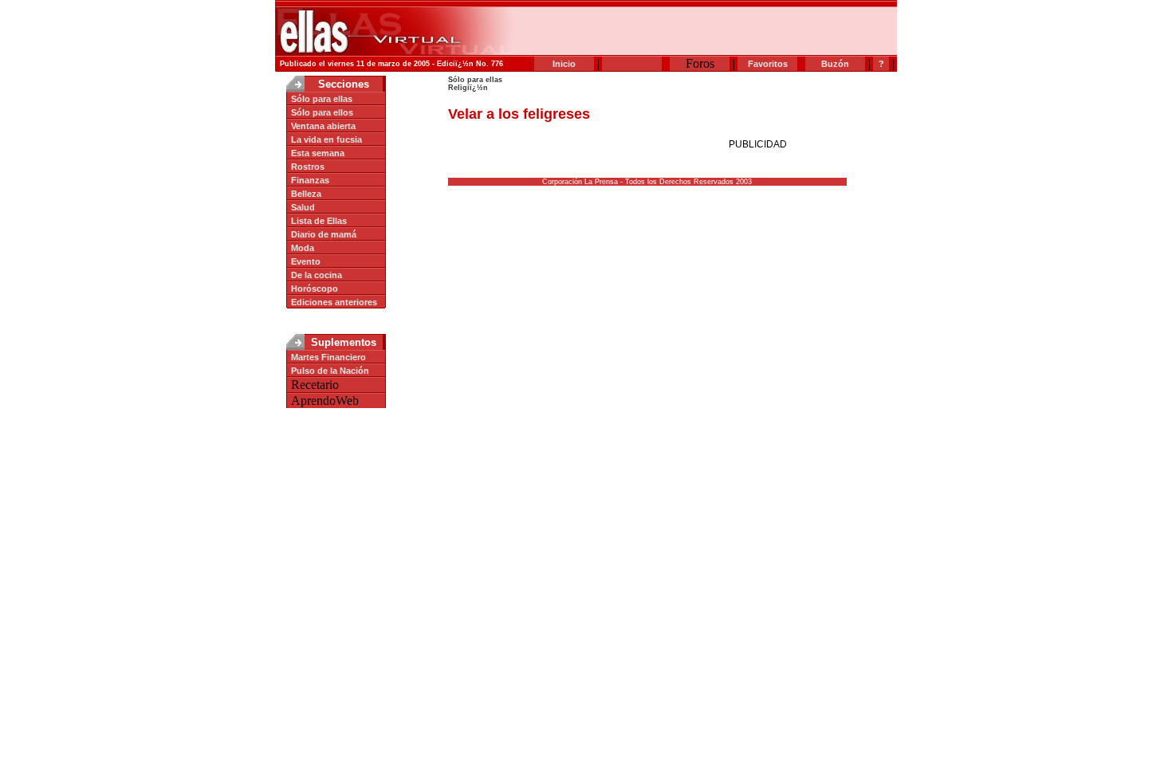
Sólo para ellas (321, 99)
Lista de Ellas (319, 221)
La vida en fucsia (326, 139)
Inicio (564, 64)
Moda (302, 248)
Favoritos (768, 64)
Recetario (315, 384)
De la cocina (316, 275)
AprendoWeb (325, 400)
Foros (700, 63)
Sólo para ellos (322, 112)
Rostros (307, 166)
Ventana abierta (323, 126)
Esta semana (317, 153)
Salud (303, 207)
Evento (306, 261)
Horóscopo (314, 288)
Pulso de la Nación (330, 370)
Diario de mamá (323, 234)
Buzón (835, 64)
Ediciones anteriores (334, 302)
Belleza (306, 193)
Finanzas (310, 180)
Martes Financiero (328, 357)
